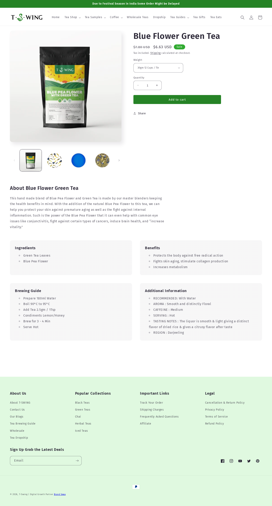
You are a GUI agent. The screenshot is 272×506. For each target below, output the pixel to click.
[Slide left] (14, 160)
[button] (72, 17)
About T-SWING (20, 402)
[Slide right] (119, 160)
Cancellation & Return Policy (225, 402)
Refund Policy (214, 423)
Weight (137, 59)
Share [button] (142, 113)
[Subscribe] (77, 460)
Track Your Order (151, 402)
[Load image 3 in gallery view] (78, 160)
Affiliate (145, 423)
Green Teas (82, 409)
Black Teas (82, 402)
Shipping (155, 53)
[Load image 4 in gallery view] (102, 160)
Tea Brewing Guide (22, 423)
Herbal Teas (83, 423)
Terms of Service (216, 416)
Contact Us (17, 409)
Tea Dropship (19, 437)
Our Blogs (16, 416)
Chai (78, 416)
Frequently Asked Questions (159, 416)
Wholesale (17, 430)
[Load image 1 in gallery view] (31, 160)
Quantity (138, 77)
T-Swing (23, 494)
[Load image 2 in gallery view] (55, 160)
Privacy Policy (214, 409)
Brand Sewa (60, 494)
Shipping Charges (152, 409)
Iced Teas (81, 430)
